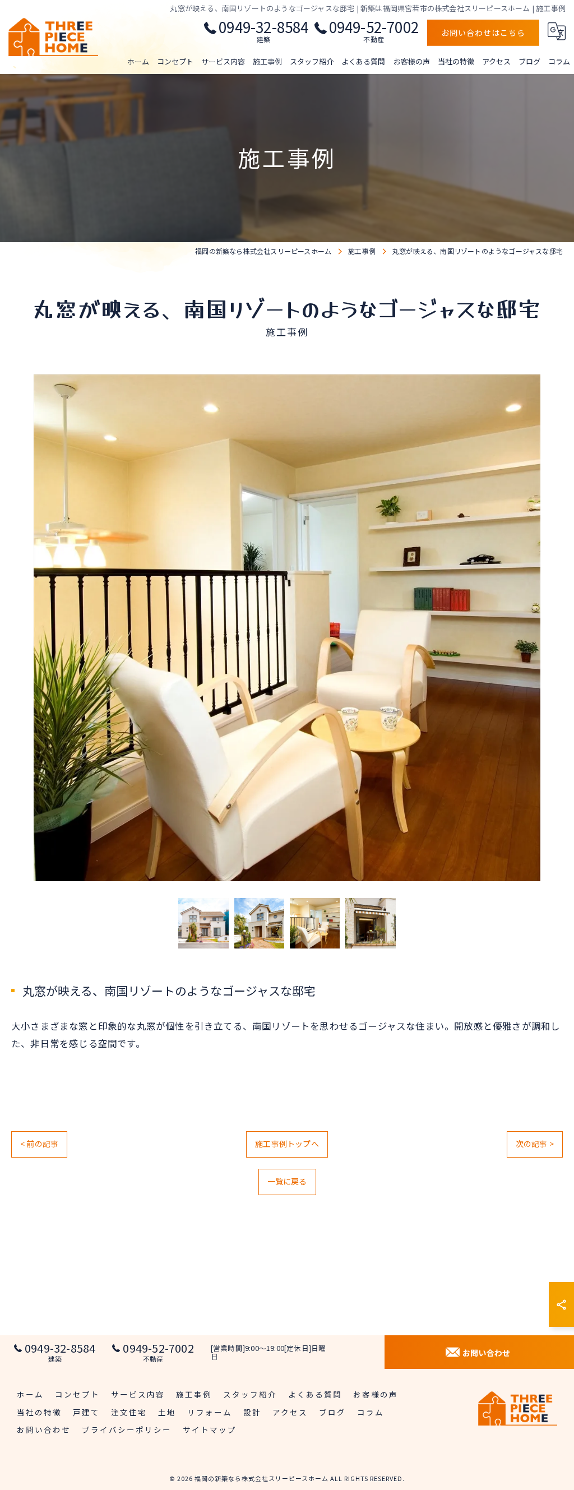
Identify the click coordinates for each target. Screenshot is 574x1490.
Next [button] (551, 628)
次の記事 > (535, 1143)
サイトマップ (210, 1429)
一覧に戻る (287, 1181)
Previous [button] (22, 628)
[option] (287, 627)
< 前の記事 (39, 1143)
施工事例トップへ (287, 1143)
